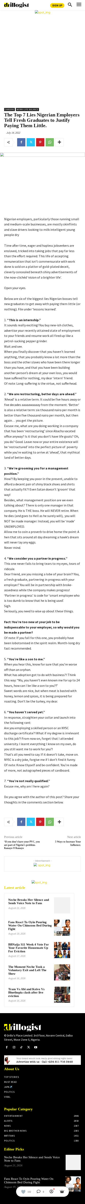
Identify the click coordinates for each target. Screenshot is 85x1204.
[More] (59, 142)
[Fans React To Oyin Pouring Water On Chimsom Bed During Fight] (62, 928)
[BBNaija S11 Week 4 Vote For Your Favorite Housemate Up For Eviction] (62, 950)
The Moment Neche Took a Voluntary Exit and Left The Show (27, 970)
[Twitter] (31, 142)
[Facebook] (21, 142)
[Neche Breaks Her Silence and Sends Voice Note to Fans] (62, 905)
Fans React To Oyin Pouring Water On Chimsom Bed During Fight (30, 925)
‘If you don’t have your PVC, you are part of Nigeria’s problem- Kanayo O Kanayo (22, 845)
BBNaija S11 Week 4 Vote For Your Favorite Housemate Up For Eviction (28, 948)
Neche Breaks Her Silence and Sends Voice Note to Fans (28, 901)
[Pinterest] (40, 142)
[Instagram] (14, 1047)
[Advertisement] (42, 59)
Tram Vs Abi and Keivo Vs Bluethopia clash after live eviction (26, 992)
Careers (9, 109)
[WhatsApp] (50, 142)
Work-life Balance (27, 109)
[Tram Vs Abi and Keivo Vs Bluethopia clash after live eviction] (62, 995)
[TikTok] (21, 1047)
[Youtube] (35, 1047)
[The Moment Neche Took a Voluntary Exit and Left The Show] (62, 972)
